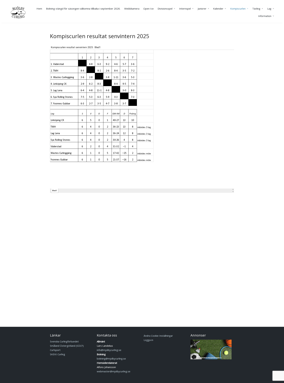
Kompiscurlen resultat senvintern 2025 (99, 36)
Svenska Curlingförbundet (64, 341)
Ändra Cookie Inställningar (158, 335)
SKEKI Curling (57, 354)
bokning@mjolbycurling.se (111, 358)
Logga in (148, 340)
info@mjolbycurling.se (109, 350)
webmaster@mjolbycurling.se (113, 371)
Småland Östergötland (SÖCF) (67, 345)
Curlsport (55, 350)
